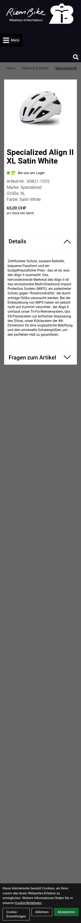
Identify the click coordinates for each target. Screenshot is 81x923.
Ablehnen (42, 912)
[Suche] (76, 57)
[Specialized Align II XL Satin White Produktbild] (41, 107)
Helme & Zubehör (35, 68)
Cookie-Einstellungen (16, 914)
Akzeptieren (66, 912)
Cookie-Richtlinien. (28, 903)
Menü (15, 40)
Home (10, 68)
